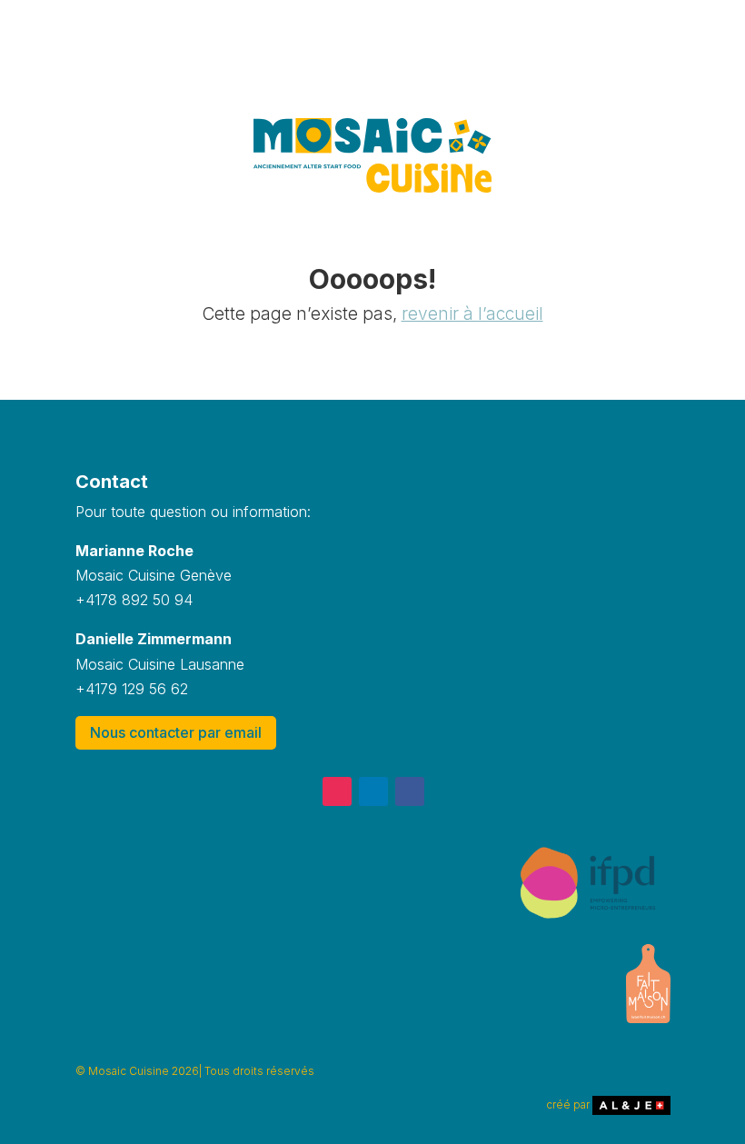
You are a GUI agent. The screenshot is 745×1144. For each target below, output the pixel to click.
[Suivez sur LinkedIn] (373, 791)
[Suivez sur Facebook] (409, 791)
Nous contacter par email (176, 732)
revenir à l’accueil (472, 313)
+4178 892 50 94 (134, 600)
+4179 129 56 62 (131, 689)
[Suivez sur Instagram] (337, 791)
